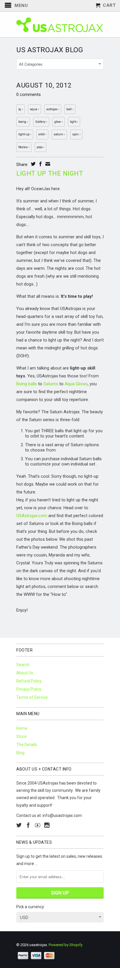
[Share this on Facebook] (40, 164)
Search (22, 664)
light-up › (24, 134)
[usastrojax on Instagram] (47, 825)
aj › (20, 109)
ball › (69, 109)
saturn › (59, 134)
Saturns (50, 383)
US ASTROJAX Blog (49, 50)
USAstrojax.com (31, 515)
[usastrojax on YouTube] (37, 825)
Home (21, 728)
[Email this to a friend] (47, 164)
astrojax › (52, 109)
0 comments (28, 94)
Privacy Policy (28, 689)
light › (74, 122)
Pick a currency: (30, 906)
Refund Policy (29, 681)
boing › (23, 122)
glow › (58, 122)
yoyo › (40, 147)
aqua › (34, 109)
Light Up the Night (49, 173)
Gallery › (41, 122)
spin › (76, 134)
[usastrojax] (60, 24)
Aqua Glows (76, 383)
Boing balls (26, 383)
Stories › (23, 147)
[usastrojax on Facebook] (28, 825)
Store (21, 736)
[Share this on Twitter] (32, 164)
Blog (20, 752)
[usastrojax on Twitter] (19, 825)
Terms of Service (32, 697)
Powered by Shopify (65, 945)
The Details (26, 744)
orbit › (42, 134)
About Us (24, 673)
